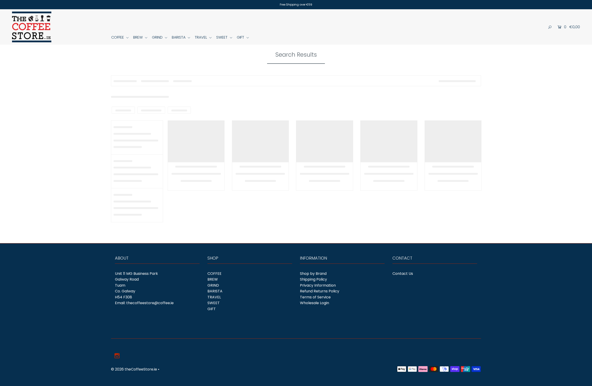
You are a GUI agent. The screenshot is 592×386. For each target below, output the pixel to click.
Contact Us (402, 273)
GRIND (157, 37)
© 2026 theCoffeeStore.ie (134, 369)
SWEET (222, 37)
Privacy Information (318, 285)
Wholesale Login (314, 303)
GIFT (241, 37)
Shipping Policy (313, 279)
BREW (138, 37)
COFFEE (118, 37)
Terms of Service (315, 297)
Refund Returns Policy (319, 291)
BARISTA (179, 37)
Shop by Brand (313, 273)
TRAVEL (201, 37)
